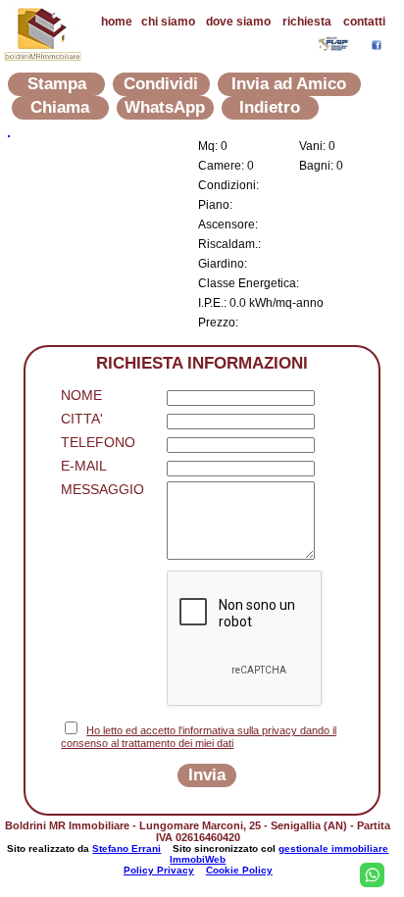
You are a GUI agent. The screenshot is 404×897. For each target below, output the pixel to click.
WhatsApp (165, 107)
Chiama (59, 107)
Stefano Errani (126, 848)
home (116, 21)
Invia (207, 775)
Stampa (56, 84)
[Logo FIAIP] (335, 45)
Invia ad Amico (288, 84)
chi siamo (168, 21)
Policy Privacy (159, 870)
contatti (364, 21)
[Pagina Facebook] (376, 44)
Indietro (269, 107)
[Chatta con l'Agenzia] (372, 875)
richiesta (306, 21)
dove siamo (238, 21)
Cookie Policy (239, 870)
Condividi (161, 84)
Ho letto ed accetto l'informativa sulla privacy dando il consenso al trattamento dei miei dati (198, 736)
